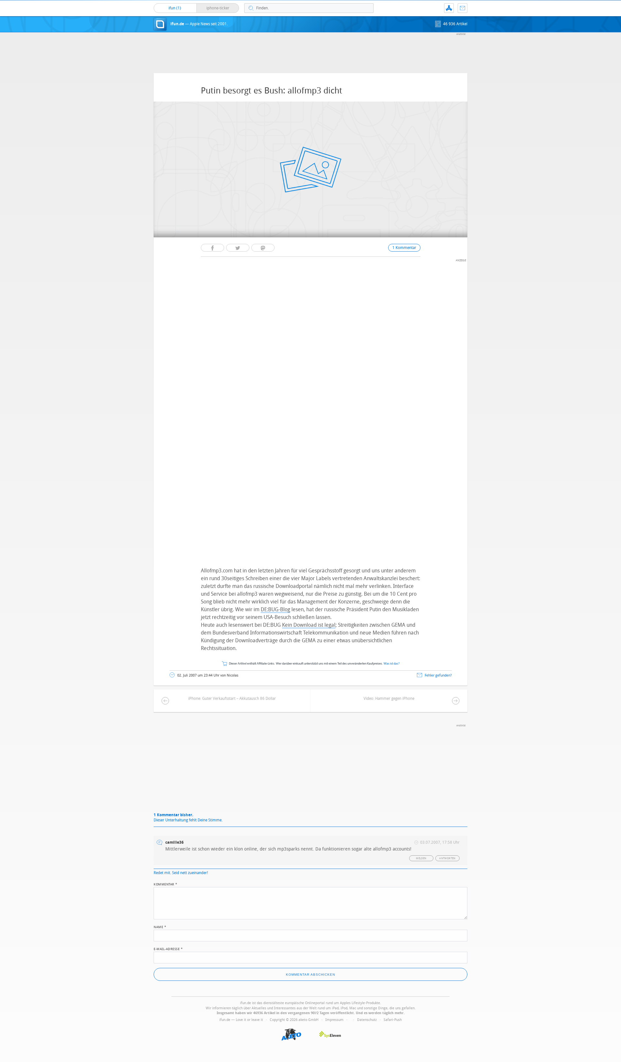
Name (160, 926)
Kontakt (462, 8)
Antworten (447, 858)
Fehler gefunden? (438, 675)
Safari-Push (393, 1020)
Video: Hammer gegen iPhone (389, 698)
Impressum (334, 1020)
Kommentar (166, 884)
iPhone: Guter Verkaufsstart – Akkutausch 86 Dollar (232, 698)
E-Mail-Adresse (168, 948)
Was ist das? (392, 664)
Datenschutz (367, 1020)
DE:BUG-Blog (275, 609)
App (448, 8)
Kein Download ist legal (308, 625)
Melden (421, 858)
